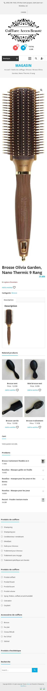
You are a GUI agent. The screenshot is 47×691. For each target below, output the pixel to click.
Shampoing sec (9, 532)
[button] (41, 90)
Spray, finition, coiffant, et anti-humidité (18, 596)
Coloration (8, 601)
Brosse (28, 70)
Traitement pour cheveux (13, 551)
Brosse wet (12, 383)
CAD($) (23, 12)
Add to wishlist (7, 287)
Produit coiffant (9, 577)
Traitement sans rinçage (13, 555)
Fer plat (6, 627)
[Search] (34, 670)
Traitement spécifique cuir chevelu (16, 560)
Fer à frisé (7, 636)
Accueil (7, 70)
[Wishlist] (15, 48)
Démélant (7, 541)
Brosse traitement (34, 420)
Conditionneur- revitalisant (14, 537)
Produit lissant (9, 586)
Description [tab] (8, 300)
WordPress (23, 686)
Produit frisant (9, 582)
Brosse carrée (12, 420)
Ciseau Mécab (9, 632)
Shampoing (8, 527)
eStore (28, 684)
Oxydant (7, 605)
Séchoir (7, 641)
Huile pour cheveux (11, 546)
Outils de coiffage (18, 70)
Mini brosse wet (34, 383)
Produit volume (9, 591)
